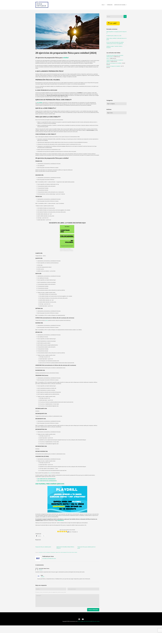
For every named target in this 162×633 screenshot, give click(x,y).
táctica (70, 552)
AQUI (47, 320)
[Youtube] (82, 619)
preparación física (66, 552)
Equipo (57, 552)
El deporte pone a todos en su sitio (114, 35)
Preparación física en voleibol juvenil (43, 546)
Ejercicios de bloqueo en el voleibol (114, 63)
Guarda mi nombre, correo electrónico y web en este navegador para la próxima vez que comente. (51, 592)
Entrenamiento (52, 552)
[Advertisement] (117, 85)
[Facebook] (79, 619)
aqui (50, 472)
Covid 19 (44, 552)
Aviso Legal (80, 621)
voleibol (66, 58)
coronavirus (41, 552)
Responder (40, 569)
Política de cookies (96, 621)
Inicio (108, 58)
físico (59, 552)
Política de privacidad (87, 621)
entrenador (48, 552)
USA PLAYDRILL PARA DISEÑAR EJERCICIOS (50, 484)
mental (61, 552)
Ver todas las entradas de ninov (49, 558)
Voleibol (75, 552)
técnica (73, 552)
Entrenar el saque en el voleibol (113, 66)
